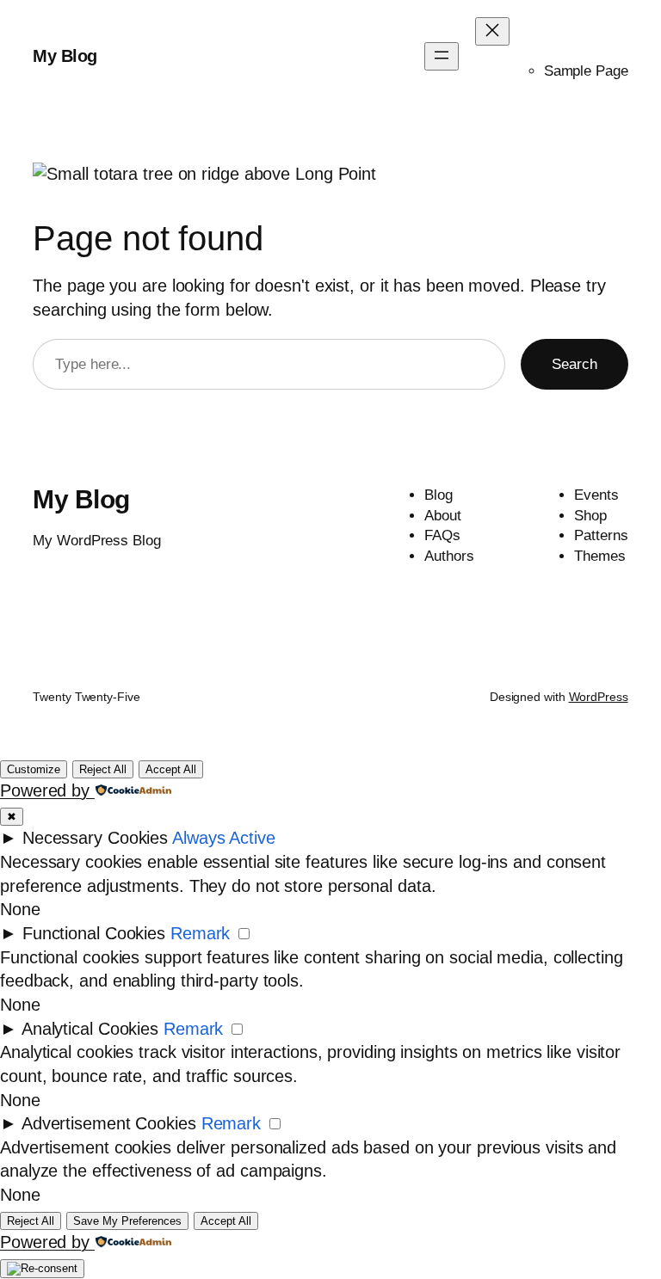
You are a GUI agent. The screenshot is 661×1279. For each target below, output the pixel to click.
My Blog (65, 55)
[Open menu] (441, 56)
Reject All (103, 769)
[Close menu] (492, 31)
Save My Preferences (127, 1220)
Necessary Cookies (95, 837)
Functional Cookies (93, 933)
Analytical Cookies (90, 1028)
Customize (33, 769)
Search (574, 364)
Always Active (223, 837)
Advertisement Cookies (109, 1123)
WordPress (598, 697)
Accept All (170, 769)
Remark (200, 933)
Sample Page (586, 71)
